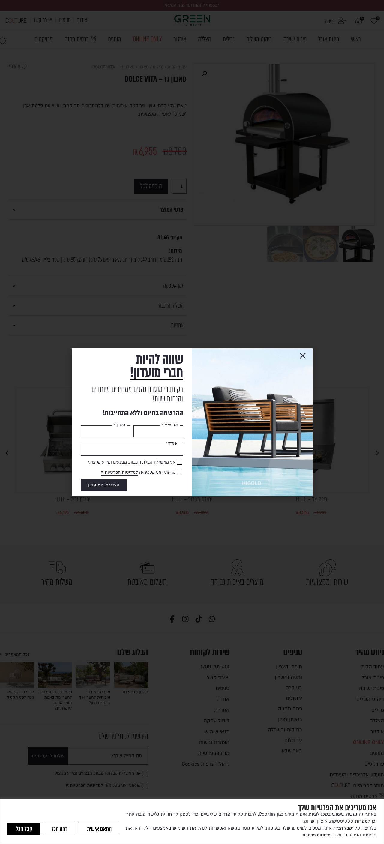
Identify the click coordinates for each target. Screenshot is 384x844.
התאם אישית (99, 828)
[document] (192, 422)
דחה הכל (59, 828)
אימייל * (172, 443)
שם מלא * (170, 425)
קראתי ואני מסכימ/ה (140, 472)
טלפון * (119, 425)
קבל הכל (24, 828)
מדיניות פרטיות (316, 835)
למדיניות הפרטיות (121, 472)
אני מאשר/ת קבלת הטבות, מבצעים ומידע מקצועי (132, 462)
